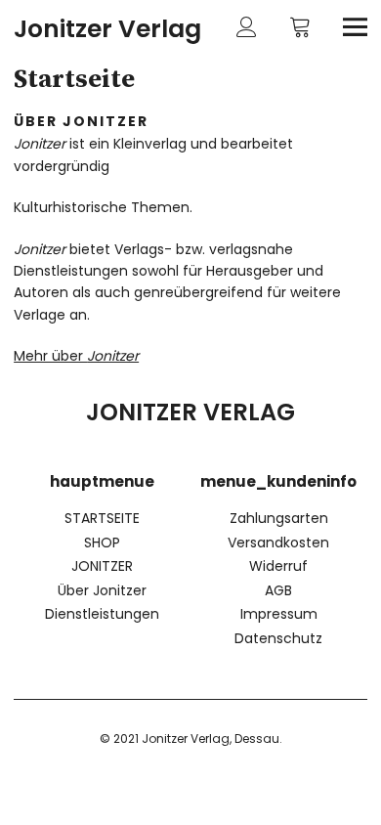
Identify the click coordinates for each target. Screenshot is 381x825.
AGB (278, 590)
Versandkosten (278, 542)
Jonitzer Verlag (107, 29)
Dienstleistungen (102, 614)
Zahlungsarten (279, 518)
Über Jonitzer (102, 590)
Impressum (279, 614)
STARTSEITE (102, 518)
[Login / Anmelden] (247, 27)
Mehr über (76, 356)
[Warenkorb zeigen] (300, 27)
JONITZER (102, 566)
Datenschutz (278, 638)
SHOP (102, 542)
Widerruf (278, 566)
